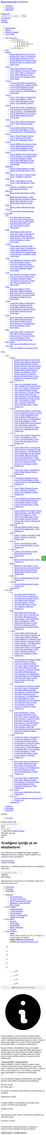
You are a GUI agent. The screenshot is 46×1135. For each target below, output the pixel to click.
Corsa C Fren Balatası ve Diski (21, 99)
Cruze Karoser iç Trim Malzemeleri (26, 674)
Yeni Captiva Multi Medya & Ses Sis (23, 344)
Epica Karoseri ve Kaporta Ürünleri (22, 336)
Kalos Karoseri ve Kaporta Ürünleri (22, 295)
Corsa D (8, 81)
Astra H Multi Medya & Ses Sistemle (23, 113)
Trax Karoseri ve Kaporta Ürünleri (22, 222)
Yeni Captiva (10, 342)
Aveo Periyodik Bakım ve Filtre (25, 702)
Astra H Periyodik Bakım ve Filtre (26, 458)
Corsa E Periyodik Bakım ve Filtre (22, 150)
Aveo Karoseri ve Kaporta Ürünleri (22, 281)
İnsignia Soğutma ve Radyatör (25, 374)
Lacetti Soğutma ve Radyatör (24, 755)
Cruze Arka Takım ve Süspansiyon (22, 266)
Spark (7, 230)
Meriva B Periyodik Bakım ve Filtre (22, 193)
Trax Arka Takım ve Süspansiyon (21, 219)
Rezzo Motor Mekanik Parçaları (21, 319)
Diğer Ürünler (15, 905)
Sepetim (13, 929)
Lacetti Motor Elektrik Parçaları (21, 311)
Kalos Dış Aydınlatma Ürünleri (25, 731)
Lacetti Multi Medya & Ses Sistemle (27, 749)
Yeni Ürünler (10, 34)
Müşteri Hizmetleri (12, 32)
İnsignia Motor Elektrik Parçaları (25, 370)
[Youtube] (9, 889)
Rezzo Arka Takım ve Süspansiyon (22, 317)
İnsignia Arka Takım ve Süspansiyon (23, 56)
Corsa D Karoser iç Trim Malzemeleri (23, 91)
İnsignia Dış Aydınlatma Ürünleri (26, 378)
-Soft (13, 987)
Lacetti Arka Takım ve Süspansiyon (22, 303)
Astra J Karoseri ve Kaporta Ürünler (22, 77)
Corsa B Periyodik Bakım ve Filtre (22, 130)
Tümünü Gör (19, 380)
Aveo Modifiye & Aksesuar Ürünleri (23, 275)
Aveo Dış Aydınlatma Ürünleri (25, 706)
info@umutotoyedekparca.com (27, 942)
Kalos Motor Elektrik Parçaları (20, 297)
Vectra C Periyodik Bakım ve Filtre (22, 183)
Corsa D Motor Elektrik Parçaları (21, 89)
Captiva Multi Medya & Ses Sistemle (27, 647)
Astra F (8, 120)
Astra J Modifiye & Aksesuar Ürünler (23, 71)
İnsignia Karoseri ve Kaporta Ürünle (23, 62)
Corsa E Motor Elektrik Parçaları (21, 148)
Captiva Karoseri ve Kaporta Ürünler (23, 254)
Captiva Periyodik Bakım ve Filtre (26, 649)
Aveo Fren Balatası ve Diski (24, 698)
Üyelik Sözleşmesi (16, 911)
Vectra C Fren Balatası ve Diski (21, 181)
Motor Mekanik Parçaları (18, 189)
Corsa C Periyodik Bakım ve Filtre (22, 101)
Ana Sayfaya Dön (7, 861)
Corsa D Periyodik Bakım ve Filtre (26, 427)
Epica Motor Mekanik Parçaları (21, 334)
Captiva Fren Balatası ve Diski (25, 645)
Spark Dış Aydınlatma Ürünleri (25, 625)
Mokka (7, 195)
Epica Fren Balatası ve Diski (20, 338)
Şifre (2, 826)
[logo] (5, 14)
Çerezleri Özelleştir (8, 1062)
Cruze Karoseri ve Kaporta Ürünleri (27, 670)
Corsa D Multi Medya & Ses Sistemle (27, 423)
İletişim (7, 30)
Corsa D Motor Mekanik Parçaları (22, 87)
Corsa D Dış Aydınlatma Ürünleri (26, 429)
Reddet (16, 1054)
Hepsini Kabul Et (21, 1062)
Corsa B (8, 126)
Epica (7, 330)
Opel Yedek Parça (16, 897)
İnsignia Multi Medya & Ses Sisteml (22, 54)
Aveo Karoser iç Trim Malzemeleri (26, 696)
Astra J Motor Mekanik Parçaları (21, 75)
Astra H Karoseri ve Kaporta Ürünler (23, 109)
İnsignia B (9, 166)
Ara (24, 16)
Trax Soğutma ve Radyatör (23, 606)
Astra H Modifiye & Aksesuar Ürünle (27, 460)
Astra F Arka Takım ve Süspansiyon (22, 122)
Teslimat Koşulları (16, 909)
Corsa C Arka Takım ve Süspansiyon (23, 97)
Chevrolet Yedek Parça (18, 899)
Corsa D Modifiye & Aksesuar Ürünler (23, 85)
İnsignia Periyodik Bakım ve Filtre (26, 376)
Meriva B (8, 191)
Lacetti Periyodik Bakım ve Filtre (26, 753)
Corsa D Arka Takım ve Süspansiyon (23, 83)
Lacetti (7, 301)
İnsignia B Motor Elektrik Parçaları (22, 168)
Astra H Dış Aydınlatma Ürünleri (26, 464)
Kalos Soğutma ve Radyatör (24, 727)
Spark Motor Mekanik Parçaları (21, 236)
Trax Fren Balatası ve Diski (19, 226)
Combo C (8, 185)
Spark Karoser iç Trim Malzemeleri (22, 238)
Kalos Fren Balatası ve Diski (20, 289)
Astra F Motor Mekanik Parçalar (21, 124)
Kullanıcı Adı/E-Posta (8, 822)
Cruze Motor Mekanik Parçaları (21, 268)
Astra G (8, 134)
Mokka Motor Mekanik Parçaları (21, 201)
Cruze (7, 258)
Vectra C (8, 179)
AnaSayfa (8, 6)
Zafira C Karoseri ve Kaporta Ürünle (23, 175)
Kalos (7, 287)
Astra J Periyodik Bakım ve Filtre (26, 405)
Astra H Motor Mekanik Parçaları (21, 115)
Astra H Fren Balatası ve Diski (25, 462)
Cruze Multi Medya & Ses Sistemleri (27, 676)
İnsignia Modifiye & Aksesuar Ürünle (23, 60)
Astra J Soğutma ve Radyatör (24, 403)
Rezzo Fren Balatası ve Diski (20, 326)
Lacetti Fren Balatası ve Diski (24, 751)
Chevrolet (8, 213)
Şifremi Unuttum (18, 831)
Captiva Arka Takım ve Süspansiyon (23, 248)
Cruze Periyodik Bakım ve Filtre (25, 678)
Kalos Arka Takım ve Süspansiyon (22, 293)
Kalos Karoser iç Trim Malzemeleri (26, 723)
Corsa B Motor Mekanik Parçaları (22, 128)
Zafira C (8, 173)
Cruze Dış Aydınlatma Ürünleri (21, 264)
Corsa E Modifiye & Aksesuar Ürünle (23, 144)
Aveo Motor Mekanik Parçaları (21, 279)
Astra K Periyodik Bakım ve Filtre (22, 160)
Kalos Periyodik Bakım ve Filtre (25, 725)
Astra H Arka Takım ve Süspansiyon (23, 107)
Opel (7, 50)
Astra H (8, 105)
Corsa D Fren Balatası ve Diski (25, 421)
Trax (7, 215)
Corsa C (8, 95)
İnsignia (8, 52)
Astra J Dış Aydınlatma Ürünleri (21, 69)
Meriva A (8, 205)
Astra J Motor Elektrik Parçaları (25, 394)
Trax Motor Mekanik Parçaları (20, 217)
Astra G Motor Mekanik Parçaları (21, 136)
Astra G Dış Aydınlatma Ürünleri (21, 140)
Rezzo (7, 315)
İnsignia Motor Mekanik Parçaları (21, 58)
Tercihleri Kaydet (20, 1133)
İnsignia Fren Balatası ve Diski (25, 372)
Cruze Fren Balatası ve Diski (20, 262)
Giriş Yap (5, 833)
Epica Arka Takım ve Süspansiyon (22, 332)
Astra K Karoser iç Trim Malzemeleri (23, 156)
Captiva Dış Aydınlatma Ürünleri (26, 653)
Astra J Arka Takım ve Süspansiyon (22, 73)
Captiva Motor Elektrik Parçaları (21, 246)
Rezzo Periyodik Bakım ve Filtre (25, 772)
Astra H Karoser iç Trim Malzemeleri (23, 111)
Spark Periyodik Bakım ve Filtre (25, 623)
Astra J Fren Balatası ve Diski (24, 401)
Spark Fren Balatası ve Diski (20, 240)
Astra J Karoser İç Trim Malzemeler (27, 396)
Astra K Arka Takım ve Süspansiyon (27, 521)
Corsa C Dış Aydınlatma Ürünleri (21, 103)
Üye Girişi (9, 818)
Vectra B (8, 209)
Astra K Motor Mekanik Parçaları (21, 162)
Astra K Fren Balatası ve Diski (20, 158)
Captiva (8, 244)
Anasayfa (13, 921)
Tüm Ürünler (14, 64)
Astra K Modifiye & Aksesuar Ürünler (23, 154)
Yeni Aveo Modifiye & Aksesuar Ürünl (23, 348)
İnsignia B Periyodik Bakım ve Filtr (22, 171)
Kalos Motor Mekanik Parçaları (21, 291)
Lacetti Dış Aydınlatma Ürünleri (21, 305)
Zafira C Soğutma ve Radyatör (20, 177)
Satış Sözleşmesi (15, 913)
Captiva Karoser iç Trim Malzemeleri (27, 643)
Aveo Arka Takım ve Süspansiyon (22, 277)
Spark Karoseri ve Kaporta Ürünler (26, 627)
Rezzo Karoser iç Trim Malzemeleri (22, 323)
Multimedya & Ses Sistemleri (20, 903)
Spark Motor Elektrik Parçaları (20, 232)
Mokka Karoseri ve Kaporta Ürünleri (23, 199)
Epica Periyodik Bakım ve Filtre (21, 340)
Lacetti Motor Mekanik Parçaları (21, 307)
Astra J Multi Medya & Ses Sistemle (27, 398)
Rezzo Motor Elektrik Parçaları (21, 321)
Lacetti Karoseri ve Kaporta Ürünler (22, 309)
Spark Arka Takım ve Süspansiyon (22, 234)
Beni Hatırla (8, 831)
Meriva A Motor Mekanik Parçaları (22, 207)
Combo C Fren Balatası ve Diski (21, 187)
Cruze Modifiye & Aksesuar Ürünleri (23, 260)
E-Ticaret (17, 987)
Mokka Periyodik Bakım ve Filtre (21, 197)
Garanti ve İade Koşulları (19, 915)
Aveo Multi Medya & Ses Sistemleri (27, 700)
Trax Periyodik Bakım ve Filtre (25, 604)
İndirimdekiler (10, 28)
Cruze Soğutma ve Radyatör (24, 680)
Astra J (7, 67)
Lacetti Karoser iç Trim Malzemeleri (27, 747)
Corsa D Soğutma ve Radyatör (25, 425)
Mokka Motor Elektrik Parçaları (21, 203)
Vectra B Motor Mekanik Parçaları (22, 211)
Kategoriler (9, 10)
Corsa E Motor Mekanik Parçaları (22, 146)
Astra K (8, 152)
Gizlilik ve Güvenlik (17, 917)
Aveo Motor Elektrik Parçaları (20, 283)
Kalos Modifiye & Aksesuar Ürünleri (27, 729)
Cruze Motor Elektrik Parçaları (25, 672)
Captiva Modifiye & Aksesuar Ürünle (23, 252)
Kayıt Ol (12, 833)
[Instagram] (9, 891)
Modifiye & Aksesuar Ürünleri (20, 901)
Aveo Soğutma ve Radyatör (24, 704)
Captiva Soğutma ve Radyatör (25, 651)
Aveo (7, 272)
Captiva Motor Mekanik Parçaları (21, 250)
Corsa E (8, 142)
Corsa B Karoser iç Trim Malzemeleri (23, 132)
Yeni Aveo (9, 346)
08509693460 (29, 940)
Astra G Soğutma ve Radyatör (20, 138)
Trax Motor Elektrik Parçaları (20, 224)
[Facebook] (9, 887)
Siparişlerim (9, 8)
